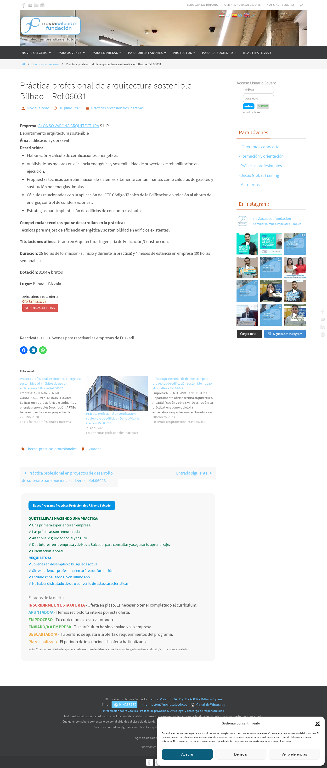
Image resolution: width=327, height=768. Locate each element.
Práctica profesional (45, 64)
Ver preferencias (294, 754)
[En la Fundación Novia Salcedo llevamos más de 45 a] (295, 291)
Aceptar (187, 754)
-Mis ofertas (249, 184)
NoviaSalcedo (38, 107)
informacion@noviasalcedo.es (164, 704)
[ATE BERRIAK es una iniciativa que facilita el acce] (247, 267)
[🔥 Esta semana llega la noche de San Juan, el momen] (271, 315)
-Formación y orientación (261, 156)
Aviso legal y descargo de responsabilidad (197, 711)
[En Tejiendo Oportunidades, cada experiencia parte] (271, 291)
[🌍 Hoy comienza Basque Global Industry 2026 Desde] (247, 243)
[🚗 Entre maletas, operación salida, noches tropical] (295, 243)
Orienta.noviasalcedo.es (242, 4)
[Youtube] (30, 5)
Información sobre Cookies (120, 711)
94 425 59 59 (127, 704)
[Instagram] (42, 5)
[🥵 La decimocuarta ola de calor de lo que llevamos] (271, 267)
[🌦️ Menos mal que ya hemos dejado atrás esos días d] (247, 291)
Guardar (94, 448)
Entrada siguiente (192, 473)
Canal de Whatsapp (210, 704)
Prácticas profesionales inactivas (117, 107)
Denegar (241, 754)
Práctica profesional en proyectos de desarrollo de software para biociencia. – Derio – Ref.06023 (67, 476)
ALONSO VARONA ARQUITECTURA (68, 125)
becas (32, 448)
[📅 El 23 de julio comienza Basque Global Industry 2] (271, 243)
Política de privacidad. (154, 711)
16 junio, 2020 (70, 107)
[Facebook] (24, 5)
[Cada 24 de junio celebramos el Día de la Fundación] (247, 315)
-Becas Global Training (259, 175)
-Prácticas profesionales (260, 165)
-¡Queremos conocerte (259, 146)
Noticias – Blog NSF (280, 4)
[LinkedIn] (36, 5)
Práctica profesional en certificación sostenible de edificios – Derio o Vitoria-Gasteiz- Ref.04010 (113, 418)
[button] (317, 723)
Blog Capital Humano (202, 4)
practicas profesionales (58, 448)
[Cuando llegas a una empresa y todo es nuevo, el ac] (295, 267)
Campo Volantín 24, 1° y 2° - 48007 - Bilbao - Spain (185, 699)
